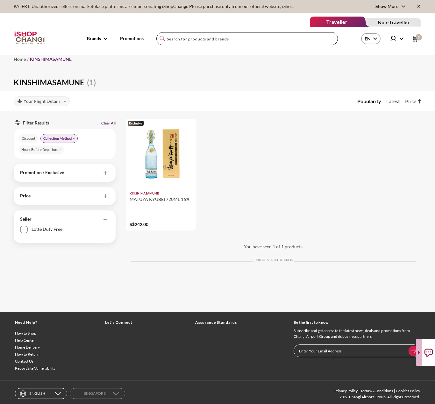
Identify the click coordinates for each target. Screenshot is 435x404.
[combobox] (247, 38)
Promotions (132, 38)
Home (20, 59)
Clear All (108, 123)
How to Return (27, 354)
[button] (64, 173)
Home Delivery (27, 347)
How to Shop (25, 333)
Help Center (25, 340)
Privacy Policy (346, 390)
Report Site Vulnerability (35, 368)
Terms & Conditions (376, 390)
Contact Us (24, 361)
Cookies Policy (408, 390)
